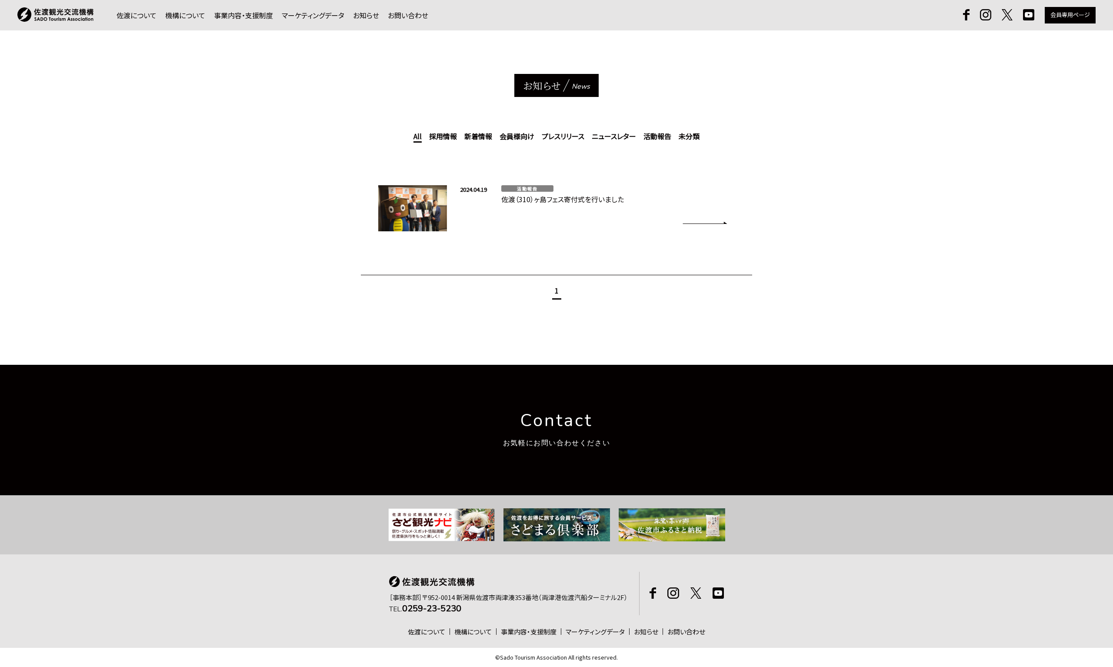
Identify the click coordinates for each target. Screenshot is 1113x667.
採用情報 (443, 136)
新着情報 (478, 136)
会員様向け (517, 136)
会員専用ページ (1070, 14)
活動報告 (657, 136)
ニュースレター (614, 136)
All (417, 136)
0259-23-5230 (431, 608)
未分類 (689, 136)
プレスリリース (563, 136)
